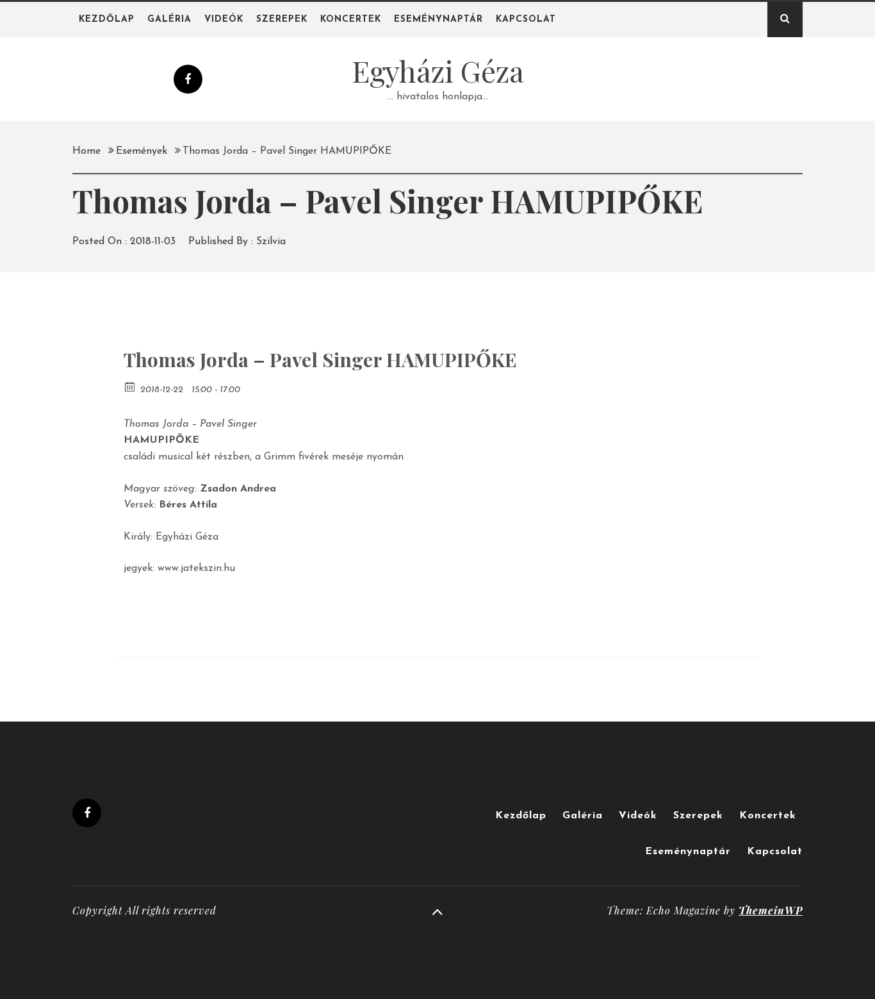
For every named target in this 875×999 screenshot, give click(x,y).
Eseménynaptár (438, 19)
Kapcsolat (526, 19)
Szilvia (271, 241)
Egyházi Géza (438, 70)
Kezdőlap (107, 19)
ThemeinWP (771, 910)
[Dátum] (130, 386)
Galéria (169, 19)
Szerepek (281, 19)
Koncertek (350, 19)
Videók (223, 19)
